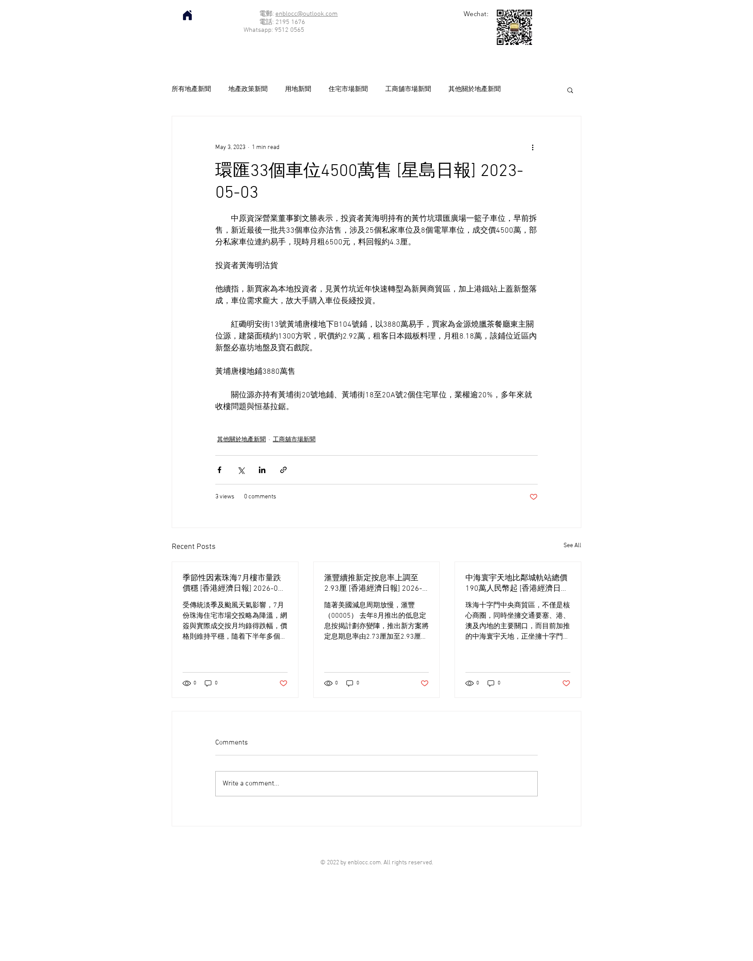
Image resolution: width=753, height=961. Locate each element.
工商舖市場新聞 (408, 89)
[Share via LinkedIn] (262, 470)
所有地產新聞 (191, 89)
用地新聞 (298, 89)
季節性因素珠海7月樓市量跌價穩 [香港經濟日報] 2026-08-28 (234, 583)
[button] (570, 89)
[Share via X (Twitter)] (241, 470)
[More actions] (532, 147)
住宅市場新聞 (348, 89)
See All (572, 545)
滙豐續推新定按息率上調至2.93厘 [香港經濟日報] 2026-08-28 (373, 583)
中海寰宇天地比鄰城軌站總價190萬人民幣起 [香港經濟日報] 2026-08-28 (516, 583)
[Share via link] (283, 470)
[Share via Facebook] (219, 470)
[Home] (187, 15)
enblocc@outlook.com (306, 14)
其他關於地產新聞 (474, 89)
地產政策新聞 (248, 89)
